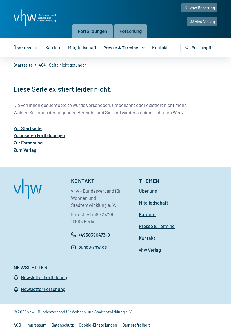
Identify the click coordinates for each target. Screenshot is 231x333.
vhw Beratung (202, 7)
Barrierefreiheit (136, 325)
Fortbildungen (92, 31)
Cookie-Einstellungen (98, 325)
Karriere (53, 47)
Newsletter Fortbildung (44, 277)
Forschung (130, 31)
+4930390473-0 (94, 235)
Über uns (22, 47)
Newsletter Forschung (43, 289)
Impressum (36, 325)
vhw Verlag (205, 21)
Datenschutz (63, 325)
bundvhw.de (92, 247)
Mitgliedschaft (82, 47)
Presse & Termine (120, 47)
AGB (17, 325)
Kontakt (160, 47)
